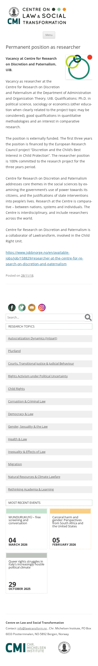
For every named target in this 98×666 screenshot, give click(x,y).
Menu (49, 35)
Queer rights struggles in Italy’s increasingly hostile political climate (26, 564)
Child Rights (16, 389)
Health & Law (17, 439)
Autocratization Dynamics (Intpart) (32, 338)
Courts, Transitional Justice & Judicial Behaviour (41, 364)
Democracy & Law (20, 414)
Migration (15, 464)
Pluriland (14, 351)
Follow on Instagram (42, 307)
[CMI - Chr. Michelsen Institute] (32, 653)
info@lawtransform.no (32, 628)
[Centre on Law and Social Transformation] (37, 24)
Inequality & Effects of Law (26, 452)
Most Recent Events (24, 503)
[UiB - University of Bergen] (70, 653)
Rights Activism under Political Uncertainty (38, 376)
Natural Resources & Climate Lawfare (34, 477)
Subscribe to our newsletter (32, 307)
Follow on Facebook (12, 307)
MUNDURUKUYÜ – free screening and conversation (25, 520)
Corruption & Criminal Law (26, 401)
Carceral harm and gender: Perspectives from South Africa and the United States (67, 521)
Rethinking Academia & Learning (31, 489)
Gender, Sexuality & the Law (28, 427)
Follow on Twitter (22, 307)
